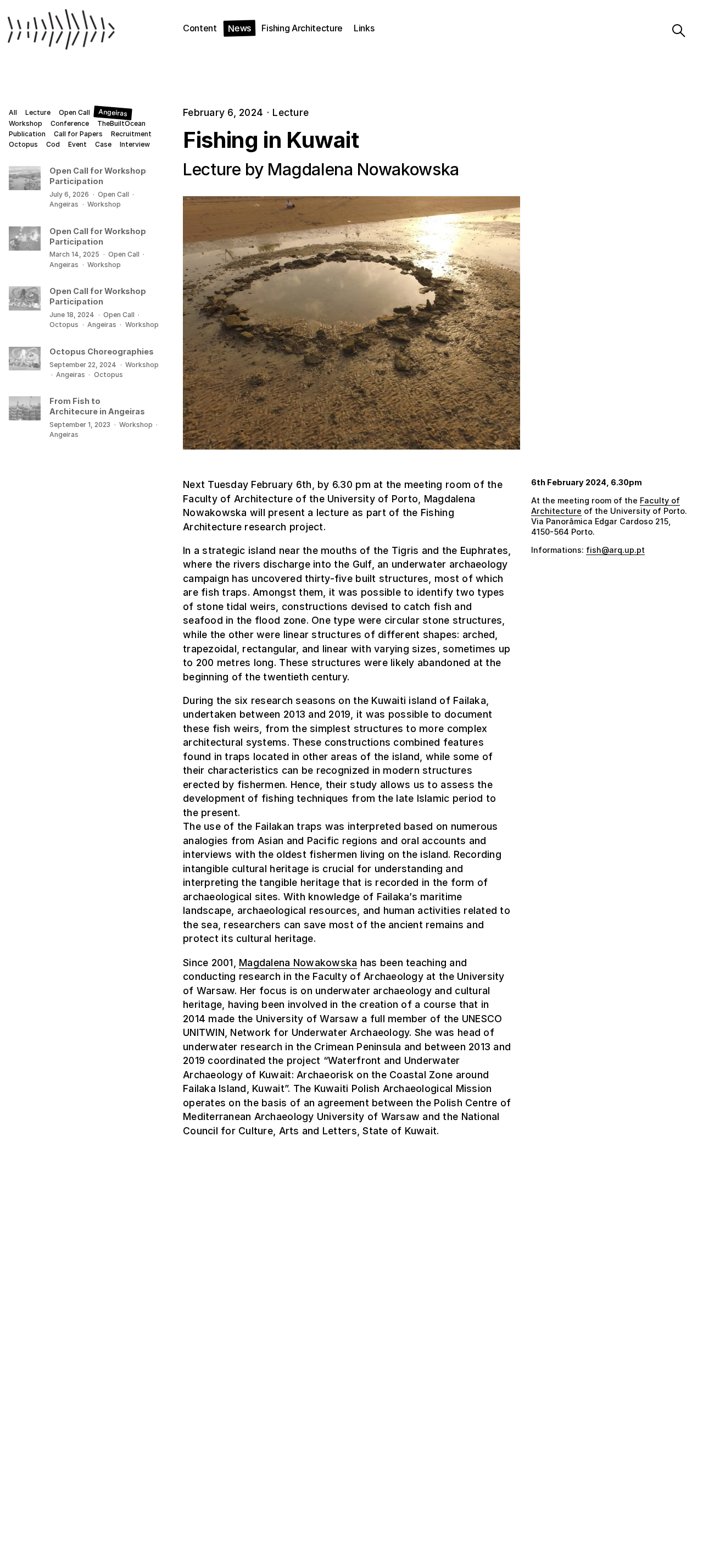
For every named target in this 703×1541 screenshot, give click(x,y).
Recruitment (131, 134)
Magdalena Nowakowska (298, 962)
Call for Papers (78, 134)
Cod (53, 144)
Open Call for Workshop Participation (97, 176)
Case (103, 144)
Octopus (23, 144)
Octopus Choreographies (101, 351)
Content (200, 28)
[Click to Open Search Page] (670, 30)
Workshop (25, 124)
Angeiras (112, 113)
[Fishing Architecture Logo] (52, 31)
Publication (27, 134)
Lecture (38, 113)
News (239, 28)
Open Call (74, 113)
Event (77, 144)
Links (364, 28)
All (13, 113)
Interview (135, 144)
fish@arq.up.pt (615, 550)
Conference (70, 124)
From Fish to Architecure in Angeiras (97, 406)
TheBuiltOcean (121, 124)
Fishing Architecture (302, 28)
